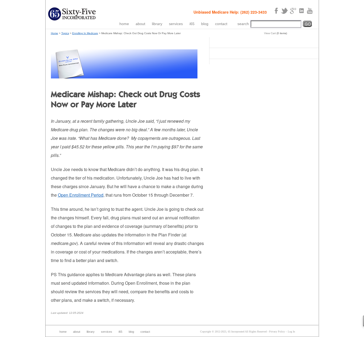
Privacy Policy (277, 331)
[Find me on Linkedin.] (301, 11)
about (140, 24)
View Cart (270, 33)
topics (65, 33)
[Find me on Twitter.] (284, 11)
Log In (291, 331)
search (243, 24)
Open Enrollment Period (80, 195)
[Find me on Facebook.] (276, 11)
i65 (192, 24)
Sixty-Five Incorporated (72, 14)
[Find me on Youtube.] (310, 11)
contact (221, 24)
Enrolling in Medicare (85, 33)
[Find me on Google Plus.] (293, 11)
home (124, 24)
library (157, 24)
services (176, 24)
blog (204, 24)
